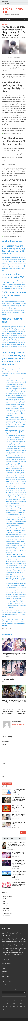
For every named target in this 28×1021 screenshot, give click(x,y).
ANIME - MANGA (5, 24)
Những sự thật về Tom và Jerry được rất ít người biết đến (18, 807)
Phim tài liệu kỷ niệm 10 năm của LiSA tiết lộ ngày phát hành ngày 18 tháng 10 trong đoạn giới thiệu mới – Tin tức (18, 863)
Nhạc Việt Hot (6, 910)
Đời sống (5, 898)
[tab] (5, 838)
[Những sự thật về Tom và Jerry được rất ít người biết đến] (6, 811)
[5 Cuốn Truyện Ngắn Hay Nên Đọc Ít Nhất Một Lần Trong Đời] (6, 794)
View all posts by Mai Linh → (18, 725)
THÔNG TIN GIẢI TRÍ (13, 10)
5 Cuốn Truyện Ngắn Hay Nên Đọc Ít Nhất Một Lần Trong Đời (18, 791)
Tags (19, 838)
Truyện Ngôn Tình (7, 913)
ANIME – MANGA (7, 896)
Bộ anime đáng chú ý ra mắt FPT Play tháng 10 (18, 853)
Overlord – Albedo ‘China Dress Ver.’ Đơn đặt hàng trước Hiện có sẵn (18, 884)
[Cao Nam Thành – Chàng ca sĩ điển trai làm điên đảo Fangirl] (6, 827)
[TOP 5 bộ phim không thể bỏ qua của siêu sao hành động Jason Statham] (6, 802)
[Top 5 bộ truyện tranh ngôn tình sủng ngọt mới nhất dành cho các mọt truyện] (14, 651)
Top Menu (5, 1)
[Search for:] (14, 832)
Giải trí (4, 901)
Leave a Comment (21, 37)
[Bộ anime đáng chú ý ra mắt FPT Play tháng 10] (6, 857)
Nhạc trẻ (5, 906)
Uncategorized (6, 915)
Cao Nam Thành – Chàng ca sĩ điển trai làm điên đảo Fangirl (19, 824)
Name (3, 763)
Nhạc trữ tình (6, 908)
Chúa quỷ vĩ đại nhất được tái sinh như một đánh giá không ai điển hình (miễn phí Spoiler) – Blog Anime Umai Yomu (19, 874)
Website (4, 776)
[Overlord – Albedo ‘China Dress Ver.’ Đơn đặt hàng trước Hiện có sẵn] (6, 887)
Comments (13, 838)
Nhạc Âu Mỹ (6, 903)
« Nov (3, 1013)
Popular (5, 838)
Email (4, 770)
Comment (5, 744)
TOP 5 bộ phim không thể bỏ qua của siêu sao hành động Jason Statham (18, 799)
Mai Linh (14, 37)
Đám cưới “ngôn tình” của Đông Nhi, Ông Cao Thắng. (19, 815)
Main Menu (8, 19)
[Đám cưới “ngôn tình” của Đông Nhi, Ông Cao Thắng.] (6, 819)
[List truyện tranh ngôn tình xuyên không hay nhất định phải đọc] (14, 676)
